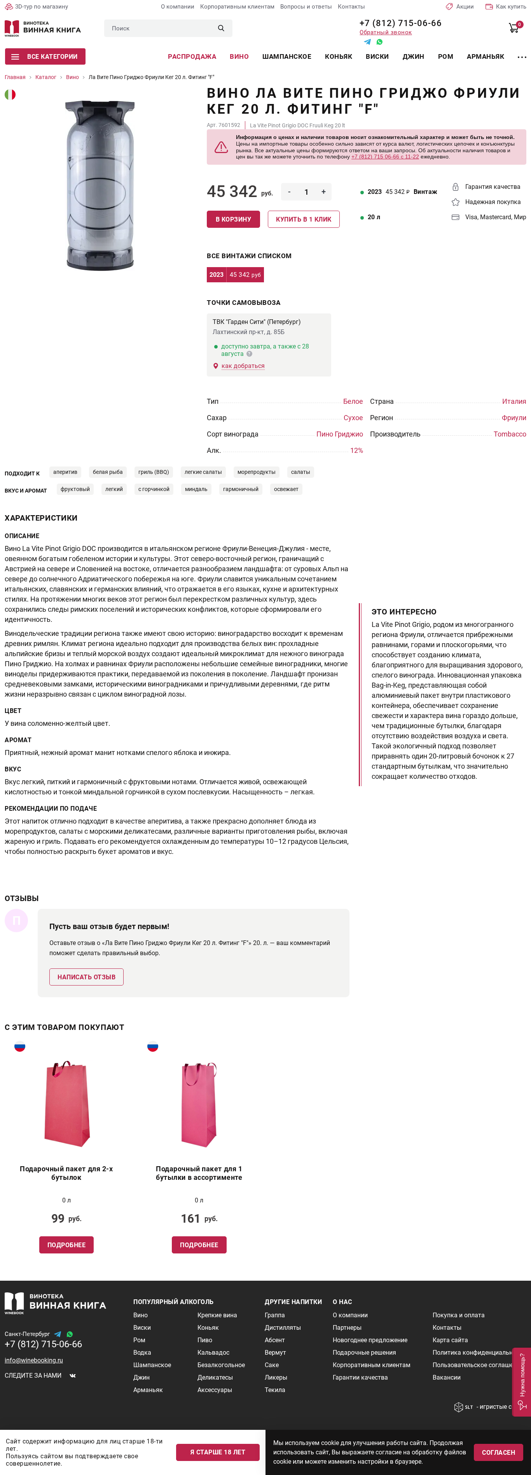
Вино (239, 56)
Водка (142, 1352)
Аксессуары (214, 1390)
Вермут (275, 1352)
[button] (521, 1382)
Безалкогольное (221, 1365)
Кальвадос (213, 1352)
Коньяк (338, 56)
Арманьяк (485, 56)
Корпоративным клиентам (237, 6)
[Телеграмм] (367, 42)
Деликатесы (215, 1377)
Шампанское (286, 56)
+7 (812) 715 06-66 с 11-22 (385, 156)
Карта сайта (450, 1340)
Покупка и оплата (459, 1315)
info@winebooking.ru (34, 1360)
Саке (272, 1365)
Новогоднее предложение (370, 1340)
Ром (446, 56)
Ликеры (276, 1377)
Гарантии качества (360, 1377)
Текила (275, 1390)
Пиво (204, 1340)
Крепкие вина (217, 1315)
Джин (413, 56)
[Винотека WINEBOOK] (43, 28)
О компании (177, 6)
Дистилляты (283, 1327)
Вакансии (447, 1377)
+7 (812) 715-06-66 (398, 23)
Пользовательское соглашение (478, 1365)
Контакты (351, 6)
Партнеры (347, 1327)
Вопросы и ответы (306, 6)
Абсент (275, 1340)
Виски (377, 56)
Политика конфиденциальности (479, 1352)
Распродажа (192, 56)
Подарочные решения (364, 1352)
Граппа (275, 1315)
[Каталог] (522, 52)
